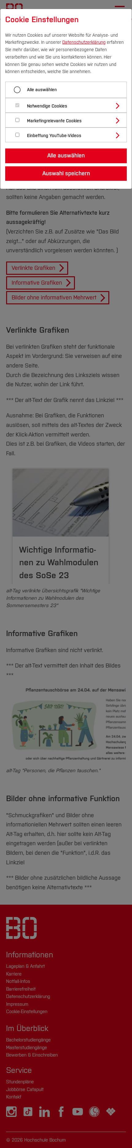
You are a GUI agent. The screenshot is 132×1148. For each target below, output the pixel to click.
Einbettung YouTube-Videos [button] (54, 135)
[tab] (68, 105)
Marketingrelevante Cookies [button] (54, 121)
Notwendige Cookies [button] (47, 106)
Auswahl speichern (66, 173)
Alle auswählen (42, 89)
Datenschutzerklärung (84, 42)
